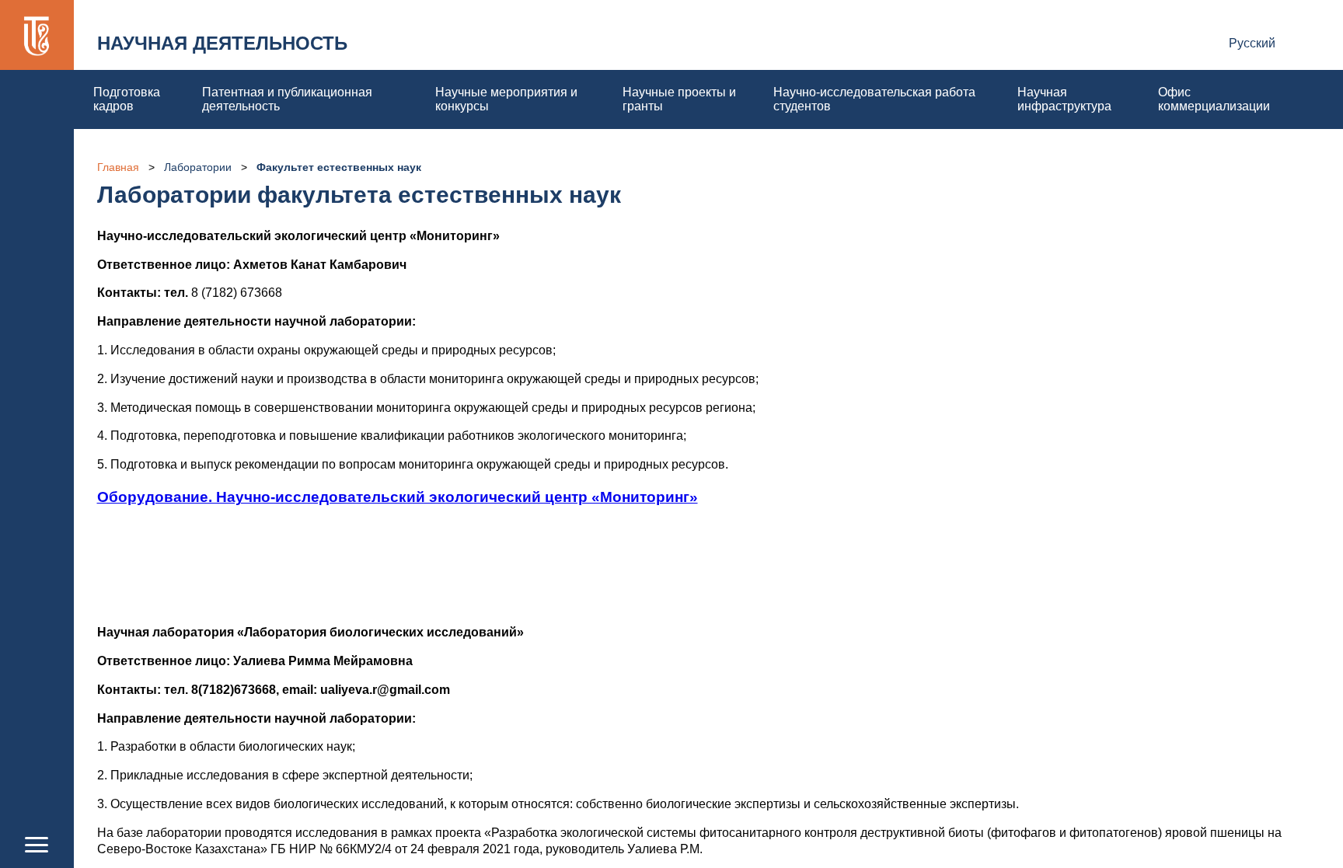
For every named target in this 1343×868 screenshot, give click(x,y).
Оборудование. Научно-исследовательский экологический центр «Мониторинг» (397, 497)
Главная (118, 167)
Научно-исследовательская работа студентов (874, 99)
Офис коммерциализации (1214, 99)
